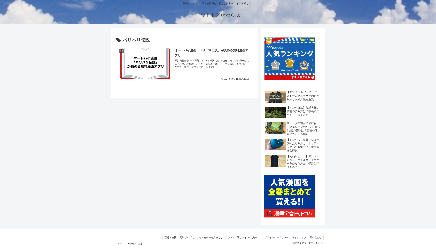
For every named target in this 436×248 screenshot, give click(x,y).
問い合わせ (316, 237)
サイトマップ (299, 237)
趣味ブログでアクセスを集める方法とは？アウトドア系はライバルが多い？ (220, 237)
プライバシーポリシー (276, 237)
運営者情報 (170, 237)
